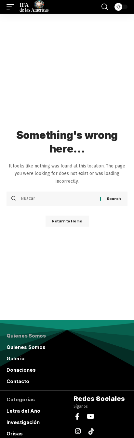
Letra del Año (23, 411)
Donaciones (21, 370)
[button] (12, 7)
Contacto (18, 381)
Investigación (23, 422)
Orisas (15, 434)
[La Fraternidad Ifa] (33, 7)
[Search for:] (58, 199)
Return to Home (67, 221)
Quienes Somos (26, 347)
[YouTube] (90, 416)
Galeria (15, 358)
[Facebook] (77, 416)
